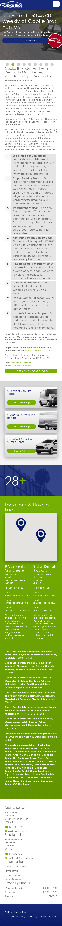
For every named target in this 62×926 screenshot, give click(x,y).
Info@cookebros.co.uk (22, 362)
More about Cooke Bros (29, 371)
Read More (21, 450)
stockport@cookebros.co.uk (22, 858)
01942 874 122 (13, 728)
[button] (21, 525)
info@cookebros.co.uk (40, 350)
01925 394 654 (34, 687)
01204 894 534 (25, 657)
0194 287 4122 (15, 826)
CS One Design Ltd (47, 916)
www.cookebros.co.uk (22, 365)
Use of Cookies (13, 878)
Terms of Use (11, 870)
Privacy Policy (12, 874)
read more (21, 402)
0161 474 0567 (15, 854)
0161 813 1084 (36, 713)
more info (31, 40)
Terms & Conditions (15, 866)
